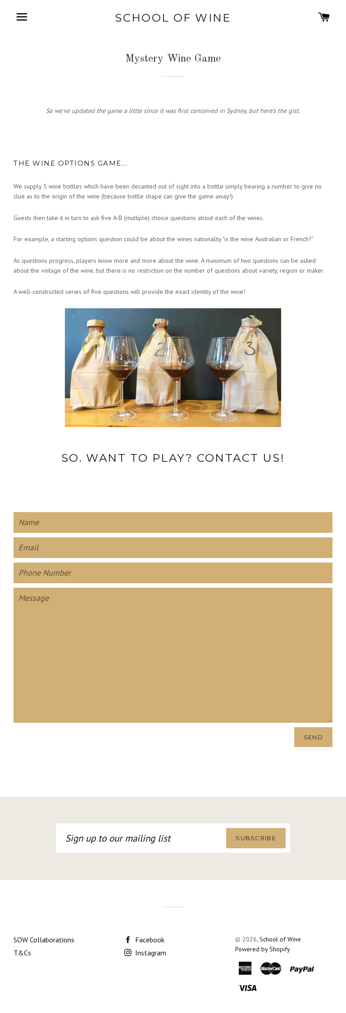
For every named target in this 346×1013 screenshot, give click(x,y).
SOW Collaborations (44, 939)
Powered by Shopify (262, 949)
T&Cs (22, 952)
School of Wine (173, 17)
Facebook (148, 939)
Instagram (149, 952)
